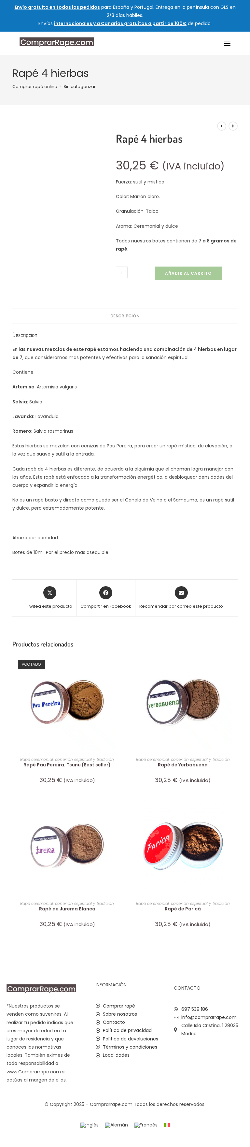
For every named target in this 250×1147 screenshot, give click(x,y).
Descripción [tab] (125, 316)
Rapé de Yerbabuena (183, 765)
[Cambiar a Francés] (146, 1125)
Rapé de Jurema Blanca (67, 909)
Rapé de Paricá (183, 909)
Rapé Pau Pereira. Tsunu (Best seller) (67, 765)
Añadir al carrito (188, 273)
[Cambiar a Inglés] (89, 1125)
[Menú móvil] (227, 43)
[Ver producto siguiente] (233, 126)
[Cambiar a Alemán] (116, 1125)
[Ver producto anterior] (221, 126)
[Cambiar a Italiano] (167, 1125)
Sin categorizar (79, 86)
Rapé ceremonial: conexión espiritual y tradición (67, 759)
